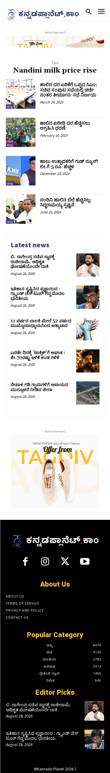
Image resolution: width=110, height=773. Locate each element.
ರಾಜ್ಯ (10, 106)
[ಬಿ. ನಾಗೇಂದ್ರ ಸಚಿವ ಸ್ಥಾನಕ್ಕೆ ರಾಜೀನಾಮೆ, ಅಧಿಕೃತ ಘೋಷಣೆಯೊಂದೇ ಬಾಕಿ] (87, 265)
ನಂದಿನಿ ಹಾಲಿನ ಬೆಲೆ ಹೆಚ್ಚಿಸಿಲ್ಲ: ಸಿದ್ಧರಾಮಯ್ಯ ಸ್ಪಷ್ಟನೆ (65, 202)
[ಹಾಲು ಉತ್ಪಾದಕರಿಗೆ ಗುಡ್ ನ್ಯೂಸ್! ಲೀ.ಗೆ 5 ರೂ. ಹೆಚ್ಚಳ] (20, 171)
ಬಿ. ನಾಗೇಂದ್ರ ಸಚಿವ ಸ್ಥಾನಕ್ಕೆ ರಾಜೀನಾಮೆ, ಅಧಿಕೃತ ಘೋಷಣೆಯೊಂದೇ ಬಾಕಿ (33, 261)
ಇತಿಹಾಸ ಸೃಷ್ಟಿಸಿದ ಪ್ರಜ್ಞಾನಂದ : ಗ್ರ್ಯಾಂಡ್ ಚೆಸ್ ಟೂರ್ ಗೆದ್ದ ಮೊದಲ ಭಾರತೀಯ (38, 293)
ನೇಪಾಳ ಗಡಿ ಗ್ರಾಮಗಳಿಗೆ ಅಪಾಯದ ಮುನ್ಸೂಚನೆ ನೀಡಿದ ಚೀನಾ (39, 387)
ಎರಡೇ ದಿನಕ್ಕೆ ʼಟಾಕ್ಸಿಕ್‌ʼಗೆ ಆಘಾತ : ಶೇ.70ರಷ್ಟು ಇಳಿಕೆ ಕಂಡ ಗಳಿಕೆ (38, 355)
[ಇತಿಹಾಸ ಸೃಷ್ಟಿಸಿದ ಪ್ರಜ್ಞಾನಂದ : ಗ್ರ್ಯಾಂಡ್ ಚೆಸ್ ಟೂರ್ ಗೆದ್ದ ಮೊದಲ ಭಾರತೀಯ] (87, 297)
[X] (65, 563)
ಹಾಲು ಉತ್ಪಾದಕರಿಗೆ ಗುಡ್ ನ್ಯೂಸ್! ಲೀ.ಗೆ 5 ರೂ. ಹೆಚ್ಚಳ (69, 164)
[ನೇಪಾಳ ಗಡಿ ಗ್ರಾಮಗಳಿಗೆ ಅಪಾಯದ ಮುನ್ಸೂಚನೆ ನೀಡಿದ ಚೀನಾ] (87, 393)
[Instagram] (45, 563)
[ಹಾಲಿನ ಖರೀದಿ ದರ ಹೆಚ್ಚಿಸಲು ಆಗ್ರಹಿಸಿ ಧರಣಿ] (20, 132)
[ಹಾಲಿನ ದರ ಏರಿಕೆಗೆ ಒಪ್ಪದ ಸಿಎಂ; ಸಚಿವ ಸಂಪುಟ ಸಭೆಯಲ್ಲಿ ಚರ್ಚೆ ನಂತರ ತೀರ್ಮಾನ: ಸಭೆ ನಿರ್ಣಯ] (20, 94)
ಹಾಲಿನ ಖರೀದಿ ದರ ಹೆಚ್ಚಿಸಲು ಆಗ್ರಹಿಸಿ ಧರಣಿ (65, 125)
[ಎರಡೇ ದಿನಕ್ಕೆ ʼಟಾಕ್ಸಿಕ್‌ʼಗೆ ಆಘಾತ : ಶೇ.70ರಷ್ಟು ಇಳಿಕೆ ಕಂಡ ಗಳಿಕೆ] (87, 361)
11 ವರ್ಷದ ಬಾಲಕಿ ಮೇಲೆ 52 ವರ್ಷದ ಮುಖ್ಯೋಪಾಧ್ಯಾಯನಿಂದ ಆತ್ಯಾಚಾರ (41, 323)
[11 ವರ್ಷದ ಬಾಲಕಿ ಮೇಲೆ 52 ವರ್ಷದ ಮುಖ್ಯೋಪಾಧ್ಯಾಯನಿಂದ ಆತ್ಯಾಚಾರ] (87, 329)
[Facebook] (25, 563)
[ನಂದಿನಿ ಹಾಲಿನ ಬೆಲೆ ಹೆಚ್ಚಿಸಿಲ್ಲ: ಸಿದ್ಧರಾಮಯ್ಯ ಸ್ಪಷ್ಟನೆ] (20, 209)
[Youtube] (84, 563)
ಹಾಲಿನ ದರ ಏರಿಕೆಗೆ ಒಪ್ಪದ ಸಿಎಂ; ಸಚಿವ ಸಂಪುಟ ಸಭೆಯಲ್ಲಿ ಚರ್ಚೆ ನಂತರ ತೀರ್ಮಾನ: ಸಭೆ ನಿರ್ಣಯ (68, 90)
